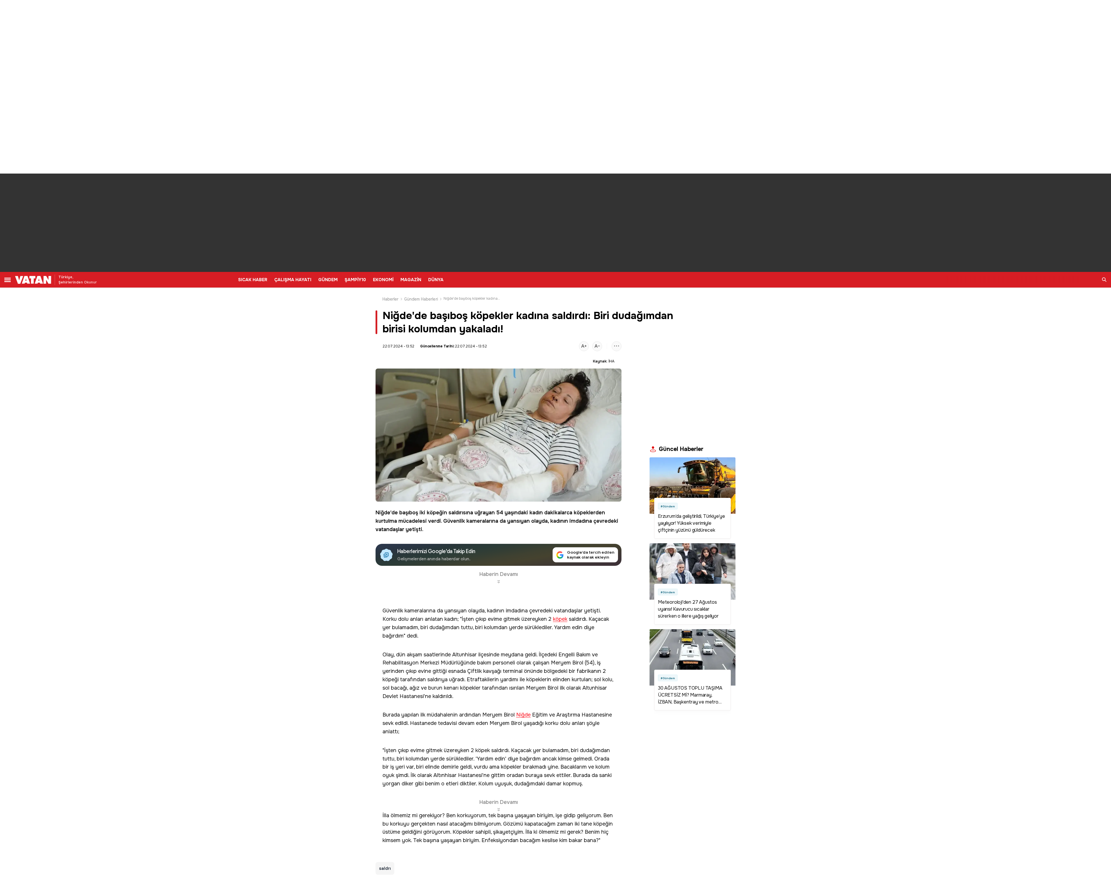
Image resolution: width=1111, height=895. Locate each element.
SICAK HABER (252, 280)
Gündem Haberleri (421, 299)
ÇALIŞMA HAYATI (292, 280)
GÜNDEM (328, 280)
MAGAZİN (410, 280)
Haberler (390, 299)
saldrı (385, 868)
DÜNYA (436, 280)
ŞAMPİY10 (355, 280)
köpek (560, 619)
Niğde (383, 512)
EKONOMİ (383, 280)
